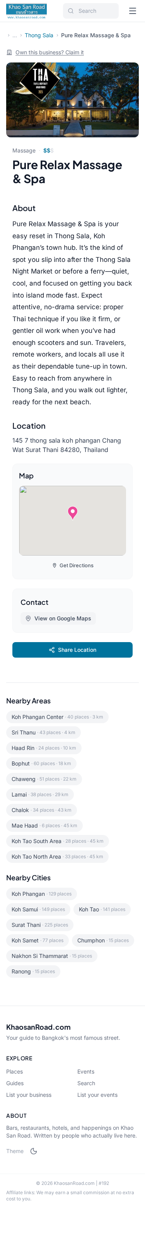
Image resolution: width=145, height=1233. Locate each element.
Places (14, 1071)
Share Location (77, 649)
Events (85, 1071)
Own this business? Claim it (49, 52)
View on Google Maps (62, 618)
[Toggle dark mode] (34, 1151)
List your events (97, 1094)
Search (86, 1083)
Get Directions (77, 565)
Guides (15, 1083)
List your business (28, 1094)
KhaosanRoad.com (38, 1026)
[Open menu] (132, 11)
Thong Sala (39, 35)
